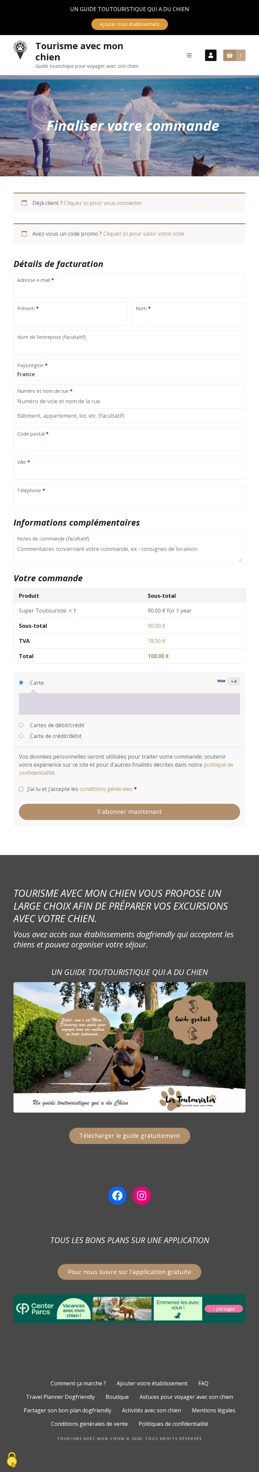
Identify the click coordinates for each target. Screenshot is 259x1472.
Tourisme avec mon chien (79, 51)
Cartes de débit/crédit (57, 725)
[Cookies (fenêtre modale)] (12, 1460)
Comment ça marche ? (78, 1383)
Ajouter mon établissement (130, 24)
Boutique (117, 1397)
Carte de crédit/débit (56, 736)
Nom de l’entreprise (51, 337)
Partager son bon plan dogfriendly (67, 1410)
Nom (143, 308)
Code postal (33, 434)
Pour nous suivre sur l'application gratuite (129, 1272)
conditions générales (106, 789)
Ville (23, 462)
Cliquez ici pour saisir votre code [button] (143, 233)
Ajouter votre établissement (152, 1383)
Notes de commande (53, 538)
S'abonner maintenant (129, 811)
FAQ (203, 1383)
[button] (226, 681)
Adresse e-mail (35, 280)
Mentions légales (213, 1410)
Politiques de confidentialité (173, 1423)
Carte (37, 682)
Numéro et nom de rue (45, 391)
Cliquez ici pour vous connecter (103, 203)
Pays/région (32, 365)
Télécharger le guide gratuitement (129, 1135)
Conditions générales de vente (89, 1423)
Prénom (28, 308)
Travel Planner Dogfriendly (60, 1397)
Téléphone (31, 490)
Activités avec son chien (151, 1410)
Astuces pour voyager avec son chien (186, 1397)
